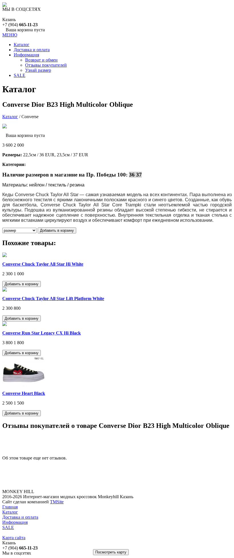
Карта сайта (13, 537)
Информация (26, 54)
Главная (10, 506)
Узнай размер (38, 70)
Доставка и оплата (32, 49)
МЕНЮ (9, 34)
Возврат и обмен (41, 60)
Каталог (21, 44)
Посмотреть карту (110, 552)
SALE (19, 75)
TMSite (57, 501)
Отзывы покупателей (46, 65)
